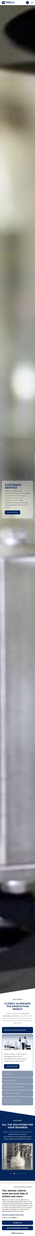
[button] (25, 515)
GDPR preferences (17, 1233)
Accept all (17, 1223)
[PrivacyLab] (13, 1218)
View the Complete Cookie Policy (13, 1215)
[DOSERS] (17, 1156)
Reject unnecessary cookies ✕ (23, 1186)
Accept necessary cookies (17, 1228)
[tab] (17, 1030)
